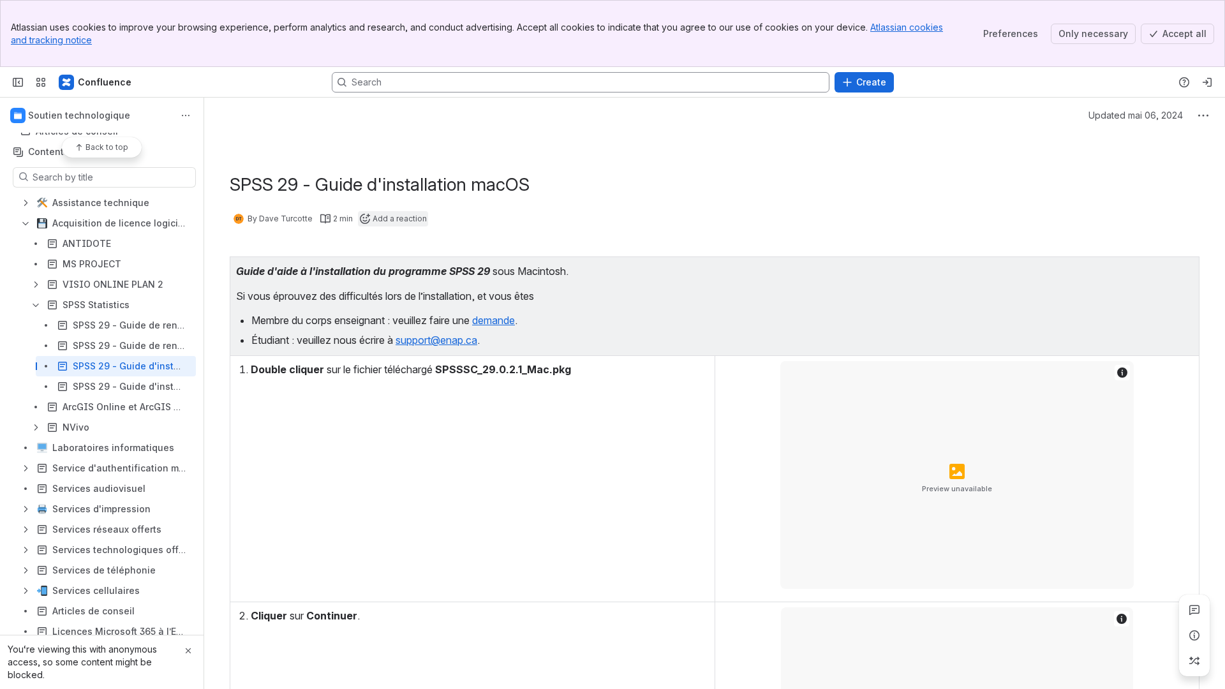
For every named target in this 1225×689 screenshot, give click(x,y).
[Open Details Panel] (1194, 635)
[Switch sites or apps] (41, 82)
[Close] (188, 650)
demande (493, 320)
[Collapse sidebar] (18, 82)
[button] (1186, 270)
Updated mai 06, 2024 (1135, 115)
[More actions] (185, 115)
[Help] (1184, 82)
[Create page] (1194, 661)
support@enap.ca (436, 340)
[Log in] (1207, 82)
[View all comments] (1194, 610)
